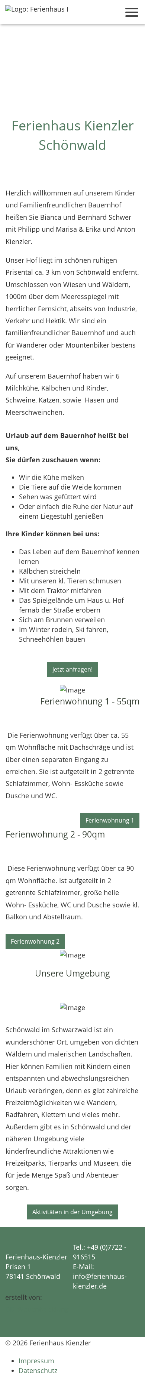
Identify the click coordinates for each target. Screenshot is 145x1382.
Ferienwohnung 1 (110, 820)
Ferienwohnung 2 (35, 941)
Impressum (36, 1360)
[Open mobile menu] (131, 12)
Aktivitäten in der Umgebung (72, 1212)
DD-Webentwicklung (37, 1309)
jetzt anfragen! (72, 669)
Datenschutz (38, 1370)
